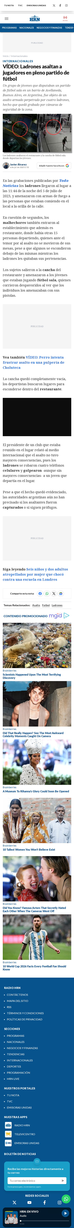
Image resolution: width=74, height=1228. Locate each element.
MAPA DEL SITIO (17, 1000)
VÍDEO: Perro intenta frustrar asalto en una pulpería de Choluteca (33, 362)
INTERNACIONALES (20, 1060)
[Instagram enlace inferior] (59, 1202)
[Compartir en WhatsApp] (47, 593)
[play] (65, 1213)
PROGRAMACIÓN (18, 1072)
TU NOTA (9, 5)
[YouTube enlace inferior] (29, 1202)
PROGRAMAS (9, 27)
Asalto (36, 605)
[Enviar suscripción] (63, 1180)
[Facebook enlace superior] (60, 5)
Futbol (46, 605)
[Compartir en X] (54, 593)
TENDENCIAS (15, 1054)
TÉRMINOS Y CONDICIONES (25, 1013)
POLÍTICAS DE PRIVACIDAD (24, 1019)
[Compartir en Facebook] (40, 593)
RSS (9, 1007)
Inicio (6, 56)
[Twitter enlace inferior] (14, 1202)
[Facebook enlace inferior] (45, 1202)
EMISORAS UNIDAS (36, 5)
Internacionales (19, 56)
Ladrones (57, 605)
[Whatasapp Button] (66, 1199)
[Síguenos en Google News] (61, 593)
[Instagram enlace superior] (66, 5)
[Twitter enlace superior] (54, 5)
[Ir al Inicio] (35, 18)
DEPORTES (14, 1066)
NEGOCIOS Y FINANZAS (49, 27)
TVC (20, 5)
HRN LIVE (13, 1078)
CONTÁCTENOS (17, 994)
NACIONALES (26, 27)
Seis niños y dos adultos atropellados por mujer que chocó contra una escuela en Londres (35, 574)
